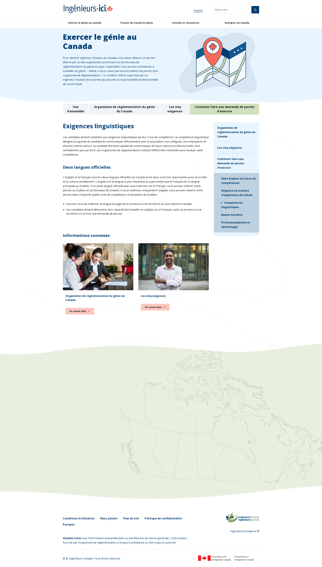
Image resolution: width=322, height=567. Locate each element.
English (198, 10)
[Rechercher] (255, 9)
